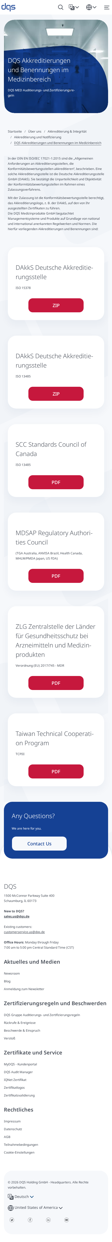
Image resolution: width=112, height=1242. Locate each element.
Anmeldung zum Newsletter (24, 989)
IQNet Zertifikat (15, 1080)
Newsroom (12, 973)
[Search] (61, 7)
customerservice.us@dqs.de (24, 932)
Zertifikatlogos (14, 1087)
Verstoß (9, 1038)
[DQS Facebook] (30, 1220)
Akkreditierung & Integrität (67, 131)
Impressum (12, 1121)
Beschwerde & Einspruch (22, 1030)
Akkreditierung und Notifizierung (37, 137)
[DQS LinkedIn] (48, 1220)
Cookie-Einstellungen (19, 1152)
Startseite (15, 131)
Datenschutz (13, 1129)
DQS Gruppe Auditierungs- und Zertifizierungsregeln (42, 1015)
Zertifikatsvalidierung (19, 1095)
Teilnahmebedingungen (21, 1144)
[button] (75, 7)
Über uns (34, 131)
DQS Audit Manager (18, 1072)
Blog (7, 981)
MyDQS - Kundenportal (20, 1064)
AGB (7, 1137)
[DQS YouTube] (66, 1220)
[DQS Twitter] (12, 1220)
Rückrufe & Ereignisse (20, 1022)
